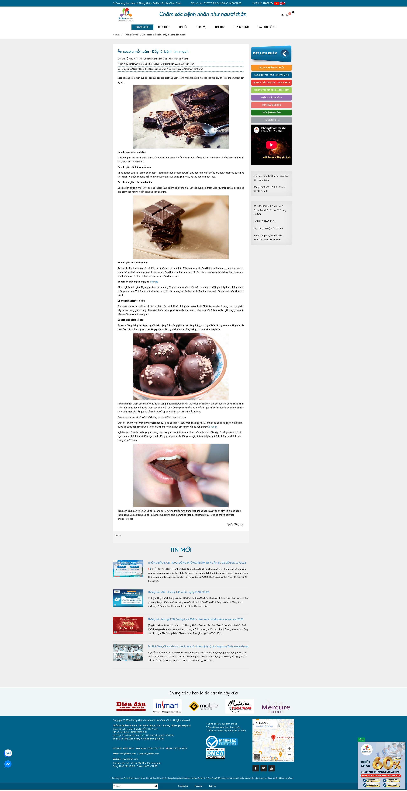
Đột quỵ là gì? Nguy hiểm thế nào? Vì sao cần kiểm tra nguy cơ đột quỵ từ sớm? (160, 69)
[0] (286, 15)
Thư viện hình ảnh (271, 112)
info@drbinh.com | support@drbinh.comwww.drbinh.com (136, 756)
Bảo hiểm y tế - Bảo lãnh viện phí (271, 75)
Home (116, 34)
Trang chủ (183, 786)
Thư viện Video (271, 120)
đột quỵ (154, 281)
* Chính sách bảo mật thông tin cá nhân (226, 730)
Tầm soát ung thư (271, 105)
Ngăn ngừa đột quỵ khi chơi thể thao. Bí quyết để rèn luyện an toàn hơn (156, 64)
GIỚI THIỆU (164, 27)
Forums (198, 786)
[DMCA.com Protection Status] (215, 753)
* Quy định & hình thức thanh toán (223, 727)
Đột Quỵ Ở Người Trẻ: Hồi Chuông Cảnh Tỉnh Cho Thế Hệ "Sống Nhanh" (153, 58)
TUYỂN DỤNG (241, 27)
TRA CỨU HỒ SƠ (267, 27)
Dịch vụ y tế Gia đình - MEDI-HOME (271, 90)
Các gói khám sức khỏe (271, 67)
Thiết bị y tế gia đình (271, 97)
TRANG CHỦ (142, 27)
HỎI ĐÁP (220, 27)
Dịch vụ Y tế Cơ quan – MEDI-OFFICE (271, 82)
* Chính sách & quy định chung (221, 723)
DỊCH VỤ (202, 27)
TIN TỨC (183, 27)
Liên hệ (212, 786)
